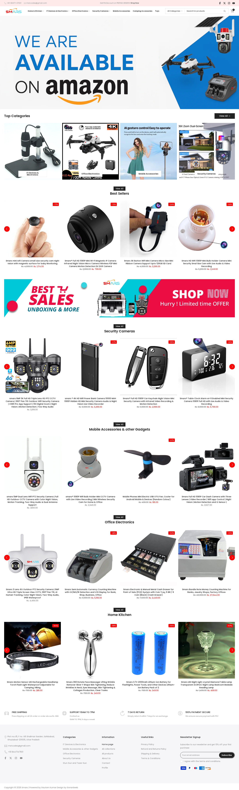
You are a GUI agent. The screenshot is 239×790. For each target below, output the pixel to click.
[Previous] (7, 229)
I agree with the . (202, 761)
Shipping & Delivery (150, 753)
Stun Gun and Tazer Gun (75, 763)
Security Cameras (100, 11)
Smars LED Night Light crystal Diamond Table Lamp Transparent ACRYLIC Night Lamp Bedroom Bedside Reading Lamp (206, 685)
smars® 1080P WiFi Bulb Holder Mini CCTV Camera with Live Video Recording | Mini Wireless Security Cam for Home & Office (90, 499)
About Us (106, 758)
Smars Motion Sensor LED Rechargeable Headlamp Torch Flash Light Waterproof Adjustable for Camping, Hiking (32, 685)
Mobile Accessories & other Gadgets (80, 749)
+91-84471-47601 (14, 3)
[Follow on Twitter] (224, 3)
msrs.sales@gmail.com (36, 3)
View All (223, 116)
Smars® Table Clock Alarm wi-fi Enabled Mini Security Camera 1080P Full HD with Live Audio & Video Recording (206, 401)
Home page (107, 744)
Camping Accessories (142, 11)
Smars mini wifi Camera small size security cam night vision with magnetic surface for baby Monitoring (32, 262)
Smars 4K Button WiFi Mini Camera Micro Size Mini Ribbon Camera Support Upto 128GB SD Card (148, 262)
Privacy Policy (147, 744)
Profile (105, 767)
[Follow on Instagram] (229, 3)
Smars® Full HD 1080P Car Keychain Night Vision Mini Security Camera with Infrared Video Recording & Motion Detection (148, 401)
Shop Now (135, 3)
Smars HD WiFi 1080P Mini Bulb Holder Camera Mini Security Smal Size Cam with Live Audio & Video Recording (206, 263)
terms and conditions (209, 761)
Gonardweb (72, 787)
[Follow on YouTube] (233, 3)
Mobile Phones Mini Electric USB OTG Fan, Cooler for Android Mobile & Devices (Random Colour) (148, 498)
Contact (106, 763)
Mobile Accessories (121, 11)
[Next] (232, 229)
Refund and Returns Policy (153, 749)
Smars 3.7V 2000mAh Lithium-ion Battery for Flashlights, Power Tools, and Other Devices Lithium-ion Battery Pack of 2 (148, 685)
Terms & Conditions (150, 758)
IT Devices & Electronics (56, 11)
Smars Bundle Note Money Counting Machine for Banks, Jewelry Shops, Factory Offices (206, 590)
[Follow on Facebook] (220, 3)
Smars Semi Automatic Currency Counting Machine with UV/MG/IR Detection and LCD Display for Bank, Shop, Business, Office (90, 592)
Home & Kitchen (35, 11)
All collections (108, 749)
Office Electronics (80, 11)
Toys (157, 11)
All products (107, 753)
